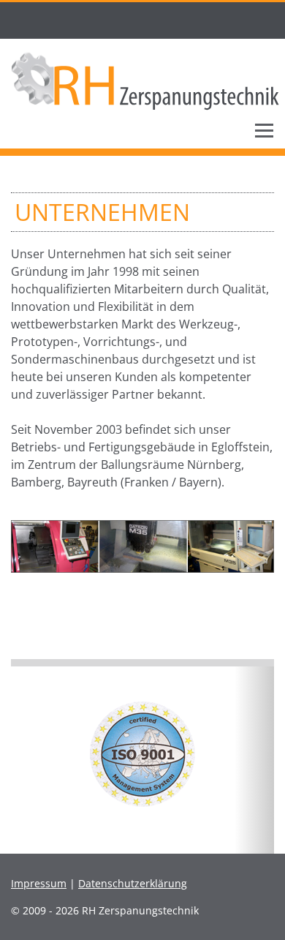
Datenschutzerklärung (132, 883)
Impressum (38, 883)
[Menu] (264, 130)
